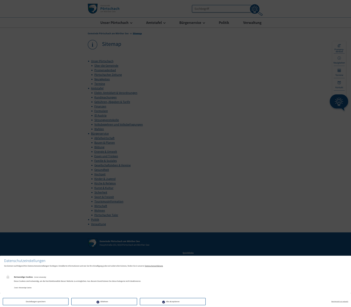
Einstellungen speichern (36, 301)
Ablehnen (104, 301)
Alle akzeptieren (172, 301)
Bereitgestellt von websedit (339, 301)
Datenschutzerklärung (154, 266)
